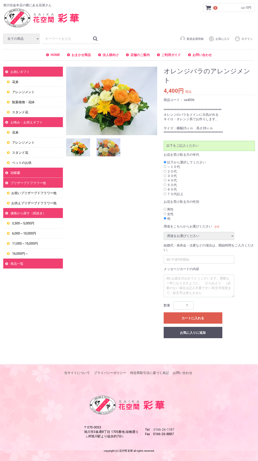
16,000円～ (19, 254)
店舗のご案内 (140, 55)
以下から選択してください (186, 162)
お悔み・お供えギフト (26, 122)
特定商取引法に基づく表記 (149, 373)
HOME (55, 55)
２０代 (171, 171)
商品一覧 (16, 264)
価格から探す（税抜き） (28, 213)
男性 (170, 209)
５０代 (171, 185)
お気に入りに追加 (193, 333)
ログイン (247, 38)
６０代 (171, 189)
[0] (208, 7)
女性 (170, 214)
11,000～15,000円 (24, 243)
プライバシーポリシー (110, 373)
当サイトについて (77, 373)
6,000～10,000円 (23, 233)
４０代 (171, 180)
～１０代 (173, 167)
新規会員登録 (195, 38)
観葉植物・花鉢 (23, 102)
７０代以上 (174, 194)
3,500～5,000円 (22, 223)
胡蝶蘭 (15, 173)
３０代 (171, 176)
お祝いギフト (20, 72)
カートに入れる (193, 318)
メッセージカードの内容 (181, 269)
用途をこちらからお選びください (188, 226)
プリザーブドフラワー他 (28, 183)
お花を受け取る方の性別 (181, 202)
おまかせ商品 (81, 55)
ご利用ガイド (171, 55)
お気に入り (222, 38)
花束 (15, 82)
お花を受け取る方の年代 (181, 154)
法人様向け (111, 55)
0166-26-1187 (164, 429)
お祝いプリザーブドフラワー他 (33, 193)
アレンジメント (23, 92)
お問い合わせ (202, 55)
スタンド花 (19, 112)
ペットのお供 (21, 163)
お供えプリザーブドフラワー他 (33, 203)
